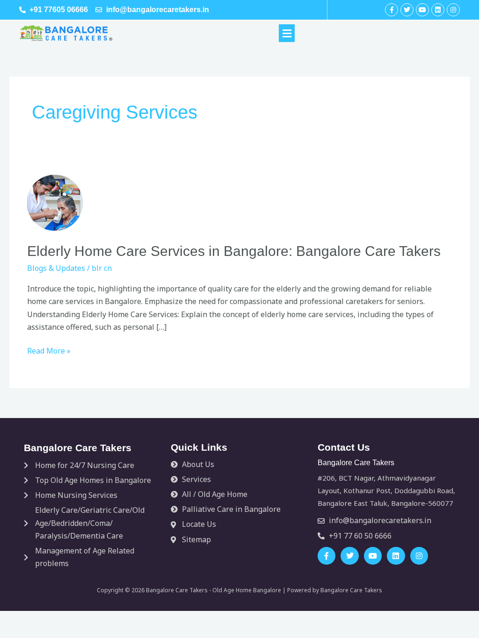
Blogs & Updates (56, 268)
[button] (287, 33)
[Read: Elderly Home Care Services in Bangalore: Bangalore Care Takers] (55, 202)
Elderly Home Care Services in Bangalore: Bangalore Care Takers (234, 251)
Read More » (49, 350)
